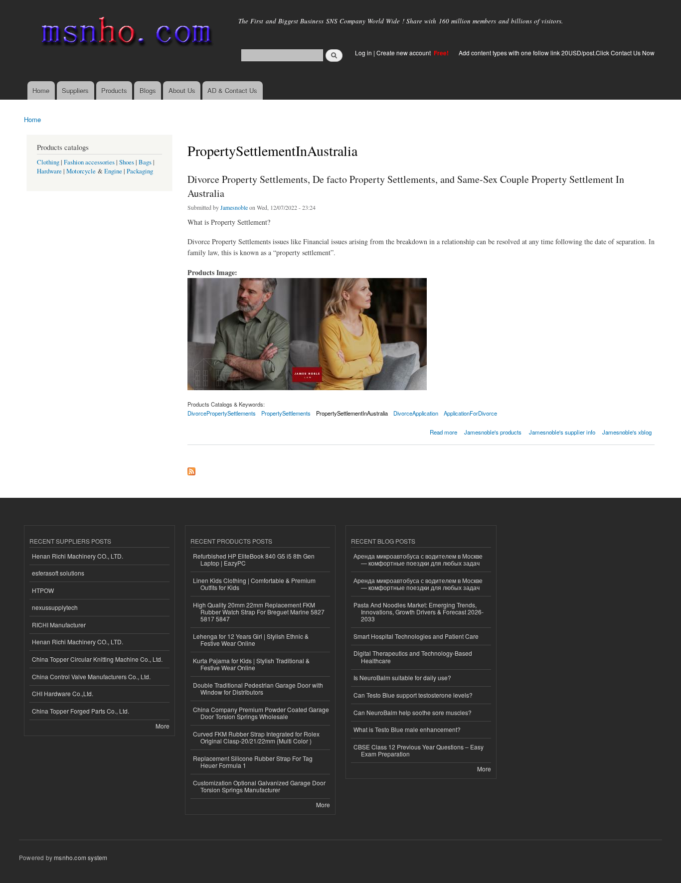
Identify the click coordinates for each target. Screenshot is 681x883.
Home (40, 90)
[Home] (125, 33)
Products (114, 90)
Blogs (148, 90)
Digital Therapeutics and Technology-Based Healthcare (412, 656)
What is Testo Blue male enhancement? (407, 729)
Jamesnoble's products (492, 432)
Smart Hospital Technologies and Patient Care (416, 636)
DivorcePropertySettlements (221, 413)
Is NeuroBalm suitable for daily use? (402, 677)
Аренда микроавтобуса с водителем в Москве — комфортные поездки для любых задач (418, 559)
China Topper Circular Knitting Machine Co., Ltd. (97, 659)
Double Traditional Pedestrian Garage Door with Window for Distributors (258, 688)
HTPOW (43, 590)
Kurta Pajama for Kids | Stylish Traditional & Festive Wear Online (251, 664)
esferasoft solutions (58, 573)
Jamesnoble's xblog (627, 432)
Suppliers (75, 90)
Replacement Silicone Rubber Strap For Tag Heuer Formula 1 (253, 761)
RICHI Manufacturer (59, 624)
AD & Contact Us (232, 90)
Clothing (48, 162)
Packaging (140, 171)
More (163, 726)
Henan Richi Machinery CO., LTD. (77, 556)
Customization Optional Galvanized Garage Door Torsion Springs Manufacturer (259, 786)
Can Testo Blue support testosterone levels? (413, 695)
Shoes (126, 162)
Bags (145, 162)
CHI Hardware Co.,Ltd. (62, 693)
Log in (363, 52)
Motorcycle (81, 171)
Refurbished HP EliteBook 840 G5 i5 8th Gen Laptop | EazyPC (254, 559)
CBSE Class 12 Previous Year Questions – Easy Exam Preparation (418, 750)
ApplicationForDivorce (470, 413)
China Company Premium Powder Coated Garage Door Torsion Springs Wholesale (261, 713)
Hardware (49, 171)
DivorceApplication (415, 413)
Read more (443, 431)
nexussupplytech (55, 607)
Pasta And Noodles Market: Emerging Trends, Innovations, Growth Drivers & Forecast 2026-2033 (418, 611)
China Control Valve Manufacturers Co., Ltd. (91, 676)
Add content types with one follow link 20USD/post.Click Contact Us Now (557, 52)
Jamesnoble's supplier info (562, 432)
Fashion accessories (89, 162)
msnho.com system (80, 857)
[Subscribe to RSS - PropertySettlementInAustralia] (191, 469)
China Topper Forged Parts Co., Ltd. (80, 711)
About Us (182, 90)
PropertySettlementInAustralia (352, 413)
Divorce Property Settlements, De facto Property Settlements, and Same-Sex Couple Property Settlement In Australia (405, 186)
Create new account (404, 52)
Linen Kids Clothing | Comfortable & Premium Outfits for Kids (254, 583)
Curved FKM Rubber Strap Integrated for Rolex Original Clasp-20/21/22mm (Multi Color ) (256, 737)
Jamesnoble (234, 207)
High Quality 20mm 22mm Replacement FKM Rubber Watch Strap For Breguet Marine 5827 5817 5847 (259, 611)
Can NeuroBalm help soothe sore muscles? (412, 712)
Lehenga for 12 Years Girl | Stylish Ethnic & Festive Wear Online (251, 639)
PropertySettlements (286, 413)
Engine (113, 171)
